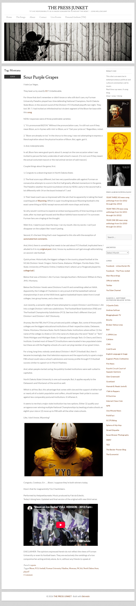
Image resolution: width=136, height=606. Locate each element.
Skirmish (86, 596)
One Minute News (113, 411)
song (29, 112)
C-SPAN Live (111, 334)
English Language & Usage (116, 354)
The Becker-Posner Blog (116, 449)
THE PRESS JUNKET (68, 8)
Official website (112, 280)
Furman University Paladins (57, 568)
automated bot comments (35, 238)
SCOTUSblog (111, 420)
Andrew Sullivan (113, 310)
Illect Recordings (113, 275)
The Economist (112, 454)
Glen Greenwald (113, 376)
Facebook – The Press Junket (118, 271)
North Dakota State (91, 568)
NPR (108, 406)
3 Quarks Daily (112, 305)
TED (108, 445)
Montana (72, 568)
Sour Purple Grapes (41, 77)
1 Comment (28, 575)
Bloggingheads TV (113, 315)
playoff (26, 572)
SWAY (108, 440)
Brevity (109, 320)
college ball (29, 270)
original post (46, 249)
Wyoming (42, 200)
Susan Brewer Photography (117, 435)
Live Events (56, 17)
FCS (37, 568)
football (42, 568)
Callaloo (109, 339)
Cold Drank (111, 349)
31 (46, 91)
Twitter (109, 285)
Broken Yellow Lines (114, 325)
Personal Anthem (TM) (75, 17)
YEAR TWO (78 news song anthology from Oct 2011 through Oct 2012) (117, 212)
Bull (108, 329)
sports (33, 565)
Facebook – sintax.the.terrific (118, 266)
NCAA (80, 568)
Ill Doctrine (111, 396)
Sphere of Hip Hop (114, 425)
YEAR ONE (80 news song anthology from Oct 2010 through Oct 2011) (116, 223)
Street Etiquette (112, 430)
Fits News (110, 364)
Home (9, 17)
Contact (42, 17)
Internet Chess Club (114, 401)
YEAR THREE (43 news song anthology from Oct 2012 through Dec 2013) (117, 200)
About (32, 17)
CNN (108, 344)
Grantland (110, 381)
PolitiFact (110, 415)
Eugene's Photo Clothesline (117, 359)
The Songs (20, 17)
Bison (32, 568)
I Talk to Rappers (113, 391)
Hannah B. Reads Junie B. (116, 386)
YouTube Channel (113, 290)
